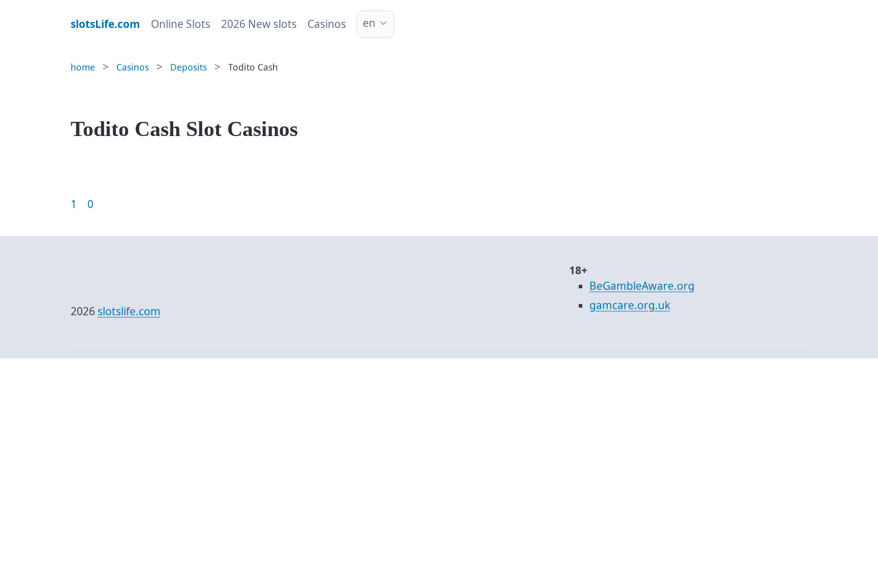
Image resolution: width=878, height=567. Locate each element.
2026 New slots (259, 24)
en (369, 23)
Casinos (326, 24)
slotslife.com (129, 311)
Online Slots (180, 24)
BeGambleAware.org (642, 286)
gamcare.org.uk (629, 305)
